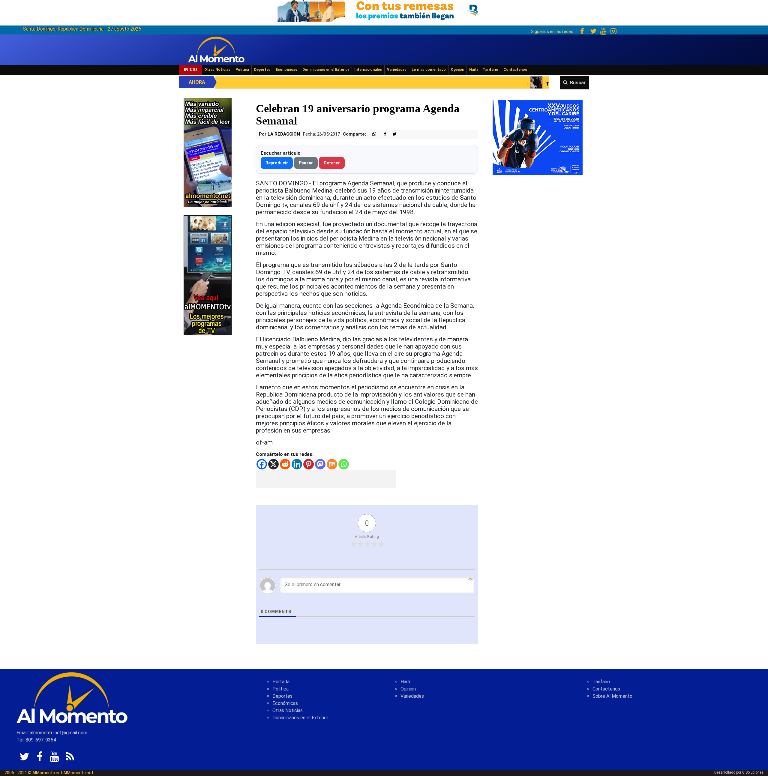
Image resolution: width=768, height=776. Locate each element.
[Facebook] (261, 464)
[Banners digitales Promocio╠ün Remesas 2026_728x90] (384, 10)
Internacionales (368, 69)
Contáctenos (515, 69)
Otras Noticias (217, 69)
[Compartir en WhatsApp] (371, 134)
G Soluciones (753, 772)
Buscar (578, 82)
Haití (473, 69)
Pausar (306, 162)
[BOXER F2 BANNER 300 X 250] (538, 137)
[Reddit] (285, 464)
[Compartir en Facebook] (381, 134)
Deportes (262, 69)
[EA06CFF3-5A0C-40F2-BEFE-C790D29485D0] (208, 275)
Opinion (408, 689)
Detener (332, 162)
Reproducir (277, 162)
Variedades (396, 69)
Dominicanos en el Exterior (325, 69)
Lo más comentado (429, 69)
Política (242, 69)
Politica (280, 689)
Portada (281, 682)
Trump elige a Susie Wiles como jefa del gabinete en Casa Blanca (550, 84)
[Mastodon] (320, 464)
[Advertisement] (326, 479)
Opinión (457, 69)
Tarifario (490, 69)
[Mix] (332, 464)
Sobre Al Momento (612, 696)
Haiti (405, 682)
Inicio (190, 69)
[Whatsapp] (343, 464)
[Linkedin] (297, 464)
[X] (273, 464)
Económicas (286, 69)
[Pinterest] (308, 464)
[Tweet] (392, 134)
